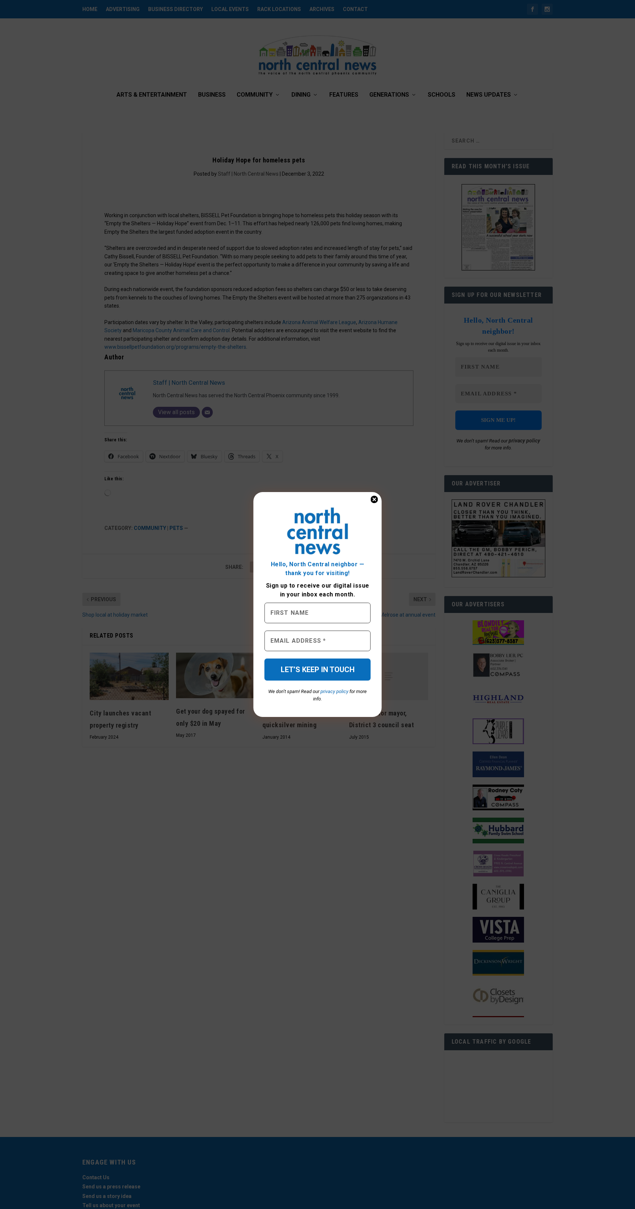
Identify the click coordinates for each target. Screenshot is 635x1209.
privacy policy (334, 691)
